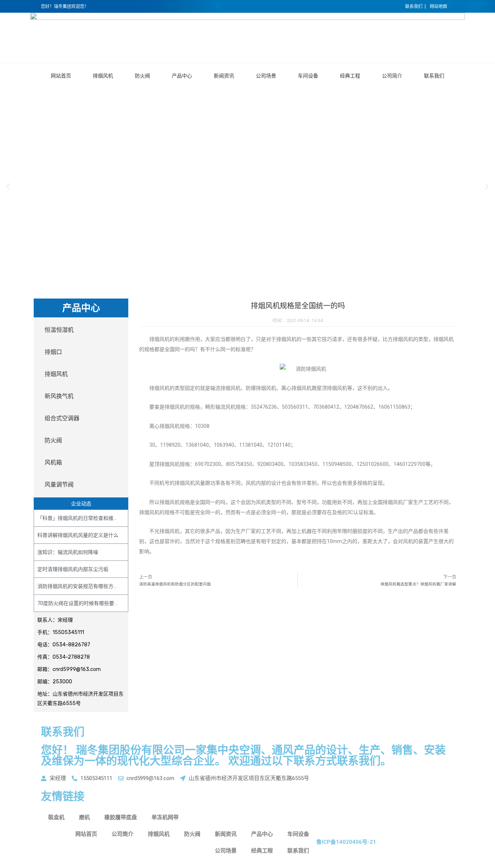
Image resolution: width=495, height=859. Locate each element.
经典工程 (350, 76)
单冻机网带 (165, 817)
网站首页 (61, 76)
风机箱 (53, 462)
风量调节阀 (59, 484)
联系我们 (434, 76)
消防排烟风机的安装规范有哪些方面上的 (83, 586)
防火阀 (142, 76)
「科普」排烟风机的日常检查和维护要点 (83, 518)
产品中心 (182, 76)
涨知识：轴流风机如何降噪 (67, 552)
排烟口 (53, 352)
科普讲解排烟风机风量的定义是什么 (77, 535)
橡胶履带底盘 (120, 817)
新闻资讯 (224, 76)
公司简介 (392, 76)
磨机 (84, 817)
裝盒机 (56, 817)
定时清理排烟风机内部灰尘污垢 (72, 569)
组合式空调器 (62, 418)
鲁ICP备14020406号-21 (346, 842)
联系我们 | (415, 6)
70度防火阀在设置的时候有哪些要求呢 (80, 603)
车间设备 (308, 76)
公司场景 (266, 76)
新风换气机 (59, 396)
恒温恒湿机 (59, 329)
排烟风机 (103, 76)
